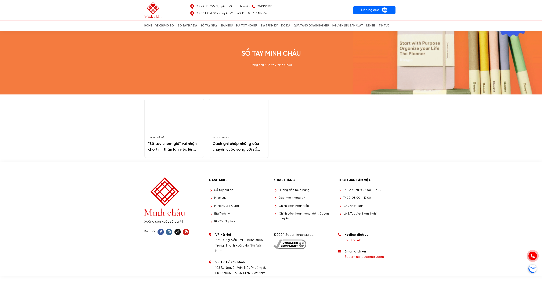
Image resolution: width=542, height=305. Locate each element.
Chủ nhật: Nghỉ (353, 206)
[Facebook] (161, 232)
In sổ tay (220, 198)
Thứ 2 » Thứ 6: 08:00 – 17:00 (362, 190)
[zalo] (532, 268)
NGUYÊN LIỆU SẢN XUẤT (347, 25)
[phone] (532, 256)
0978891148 (352, 240)
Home (148, 25)
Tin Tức (384, 25)
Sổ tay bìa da (224, 190)
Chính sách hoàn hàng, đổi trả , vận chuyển (304, 216)
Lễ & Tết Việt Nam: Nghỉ (359, 213)
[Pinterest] (186, 232)
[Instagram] (169, 232)
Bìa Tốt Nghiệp (224, 221)
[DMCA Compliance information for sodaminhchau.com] (290, 243)
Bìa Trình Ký (222, 213)
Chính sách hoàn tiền (294, 206)
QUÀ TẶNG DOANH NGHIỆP (311, 25)
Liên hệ (370, 25)
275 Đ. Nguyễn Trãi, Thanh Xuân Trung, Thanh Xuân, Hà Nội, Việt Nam (239, 245)
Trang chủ (257, 65)
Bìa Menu (227, 25)
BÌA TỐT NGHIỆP (246, 25)
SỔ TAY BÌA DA (187, 25)
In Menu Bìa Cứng (226, 206)
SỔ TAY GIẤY (208, 25)
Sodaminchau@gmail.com (364, 257)
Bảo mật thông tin (292, 198)
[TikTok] (177, 232)
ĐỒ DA (285, 25)
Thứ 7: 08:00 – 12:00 (357, 198)
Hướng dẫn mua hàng (294, 190)
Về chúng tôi (164, 25)
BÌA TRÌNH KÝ (269, 25)
